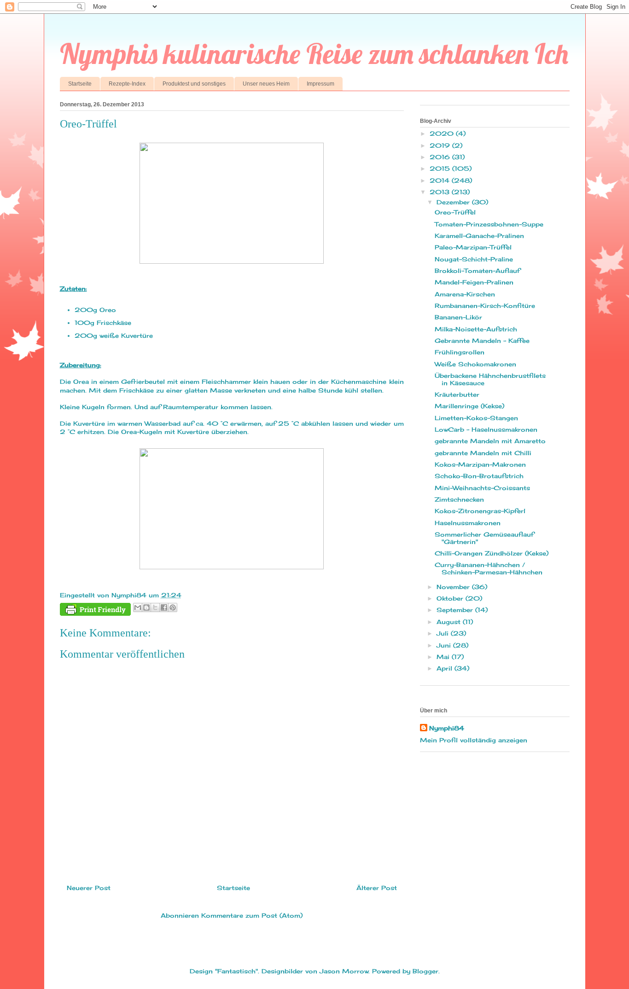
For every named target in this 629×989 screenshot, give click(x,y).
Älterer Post (376, 887)
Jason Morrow (344, 971)
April (445, 668)
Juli (444, 633)
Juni (445, 645)
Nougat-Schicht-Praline (474, 259)
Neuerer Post (89, 887)
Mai (444, 656)
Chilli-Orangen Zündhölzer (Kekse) (491, 553)
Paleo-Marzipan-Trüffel (473, 247)
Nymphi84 (446, 728)
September (456, 609)
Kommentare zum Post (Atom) (252, 915)
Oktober (451, 598)
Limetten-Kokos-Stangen (476, 418)
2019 (441, 145)
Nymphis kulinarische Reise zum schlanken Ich (314, 53)
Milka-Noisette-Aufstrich (476, 329)
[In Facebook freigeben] (164, 607)
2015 (441, 168)
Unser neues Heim (266, 84)
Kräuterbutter (457, 394)
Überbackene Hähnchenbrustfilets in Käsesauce (490, 379)
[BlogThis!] (146, 607)
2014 (441, 180)
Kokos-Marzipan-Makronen (480, 464)
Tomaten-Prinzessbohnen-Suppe (489, 224)
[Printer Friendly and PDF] (95, 611)
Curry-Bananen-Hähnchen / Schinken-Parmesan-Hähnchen (488, 568)
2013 (441, 192)
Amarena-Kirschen (465, 294)
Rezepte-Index (127, 84)
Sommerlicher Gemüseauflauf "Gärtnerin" (484, 538)
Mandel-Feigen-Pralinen (474, 282)
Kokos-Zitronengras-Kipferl (480, 511)
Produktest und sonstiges (194, 84)
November (454, 586)
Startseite (80, 84)
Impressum (320, 84)
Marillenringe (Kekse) (469, 406)
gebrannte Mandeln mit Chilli (483, 453)
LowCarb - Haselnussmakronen (486, 429)
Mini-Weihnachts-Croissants (482, 488)
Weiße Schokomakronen (475, 364)
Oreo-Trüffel (455, 212)
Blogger (425, 971)
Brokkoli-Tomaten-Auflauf (477, 270)
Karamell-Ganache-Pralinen (479, 235)
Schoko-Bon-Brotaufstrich (479, 476)
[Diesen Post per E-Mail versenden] (137, 607)
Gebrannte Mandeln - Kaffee (482, 340)
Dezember (454, 202)
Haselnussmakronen (468, 522)
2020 (443, 133)
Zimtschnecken (459, 499)
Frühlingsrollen (459, 352)
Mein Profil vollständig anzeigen (473, 740)
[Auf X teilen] (155, 607)
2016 (441, 157)
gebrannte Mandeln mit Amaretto (490, 441)
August (450, 621)
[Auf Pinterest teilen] (172, 607)
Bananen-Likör (458, 317)
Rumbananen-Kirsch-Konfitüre (485, 305)
